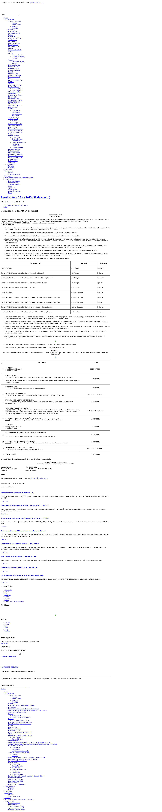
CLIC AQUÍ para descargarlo (39, 478)
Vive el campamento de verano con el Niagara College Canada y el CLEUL (25, 518)
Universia (7, 622)
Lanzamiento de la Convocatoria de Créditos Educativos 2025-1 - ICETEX (25, 505)
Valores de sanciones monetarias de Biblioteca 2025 (17, 492)
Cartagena (7, 595)
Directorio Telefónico (10, 657)
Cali (5, 593)
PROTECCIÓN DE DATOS (9, 667)
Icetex (6, 627)
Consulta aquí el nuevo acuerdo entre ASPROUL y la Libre (20, 543)
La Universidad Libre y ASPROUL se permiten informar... (19, 567)
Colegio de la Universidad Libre (14, 601)
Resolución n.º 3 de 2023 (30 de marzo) (25, 197)
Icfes (5, 626)
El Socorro (7, 598)
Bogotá (6, 591)
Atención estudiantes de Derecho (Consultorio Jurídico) (19, 556)
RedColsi (7, 631)
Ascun (6, 629)
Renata (6, 624)
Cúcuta (6, 596)
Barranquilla (8, 590)
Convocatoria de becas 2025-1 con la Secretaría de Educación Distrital (23, 531)
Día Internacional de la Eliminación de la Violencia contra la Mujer (22, 575)
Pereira (6, 600)
